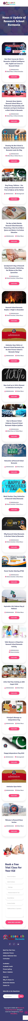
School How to (18, 155)
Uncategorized (20, 193)
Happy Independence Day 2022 (14, 753)
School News (10, 71)
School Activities (18, 71)
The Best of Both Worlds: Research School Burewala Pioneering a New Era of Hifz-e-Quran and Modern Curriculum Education (14, 227)
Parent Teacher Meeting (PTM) (14, 571)
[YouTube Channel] (18, 944)
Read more (14, 77)
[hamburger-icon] (23, 3)
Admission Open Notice (14, 786)
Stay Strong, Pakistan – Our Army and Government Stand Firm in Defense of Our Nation (14, 187)
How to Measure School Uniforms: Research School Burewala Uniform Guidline (14, 423)
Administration (15, 69)
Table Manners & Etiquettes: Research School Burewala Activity (14, 644)
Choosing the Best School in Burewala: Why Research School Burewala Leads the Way (14, 148)
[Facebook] (9, 944)
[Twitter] (14, 944)
